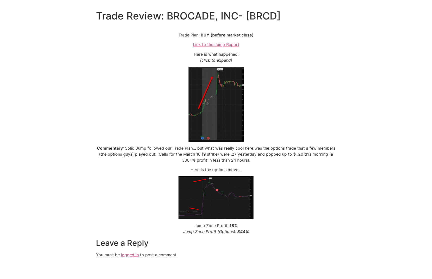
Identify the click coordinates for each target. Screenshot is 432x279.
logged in (130, 254)
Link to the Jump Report (216, 44)
